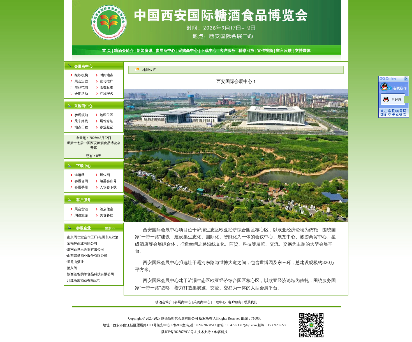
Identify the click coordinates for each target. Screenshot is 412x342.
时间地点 (106, 75)
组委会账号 (108, 181)
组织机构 (81, 75)
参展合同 (81, 181)
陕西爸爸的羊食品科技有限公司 (90, 274)
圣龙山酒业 (75, 262)
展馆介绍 (106, 121)
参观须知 (81, 115)
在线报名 (106, 94)
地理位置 (106, 115)
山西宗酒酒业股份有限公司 (87, 256)
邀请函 (80, 175)
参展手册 (81, 187)
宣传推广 (106, 81)
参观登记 (106, 127)
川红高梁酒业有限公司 (84, 280)
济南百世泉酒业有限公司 (85, 249)
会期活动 (81, 94)
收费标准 (106, 87)
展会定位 (81, 81)
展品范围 (81, 87)
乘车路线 (81, 121)
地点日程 (81, 127)
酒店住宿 (106, 209)
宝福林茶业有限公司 (82, 243)
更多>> (110, 228)
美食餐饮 (106, 215)
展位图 (105, 175)
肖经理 (397, 99)
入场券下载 (108, 187)
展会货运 (81, 209)
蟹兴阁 (72, 268)
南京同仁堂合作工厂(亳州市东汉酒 (93, 237)
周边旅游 (81, 215)
